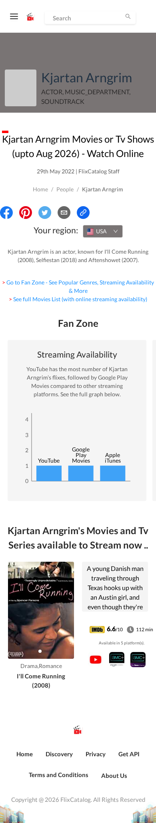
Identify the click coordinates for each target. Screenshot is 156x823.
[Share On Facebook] (6, 212)
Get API (129, 753)
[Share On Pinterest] (25, 212)
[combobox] (103, 231)
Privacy (96, 753)
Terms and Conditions (58, 774)
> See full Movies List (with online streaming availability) (78, 299)
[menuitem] (24, 758)
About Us (114, 775)
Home (40, 189)
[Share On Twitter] (44, 212)
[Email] (64, 212)
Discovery (59, 753)
